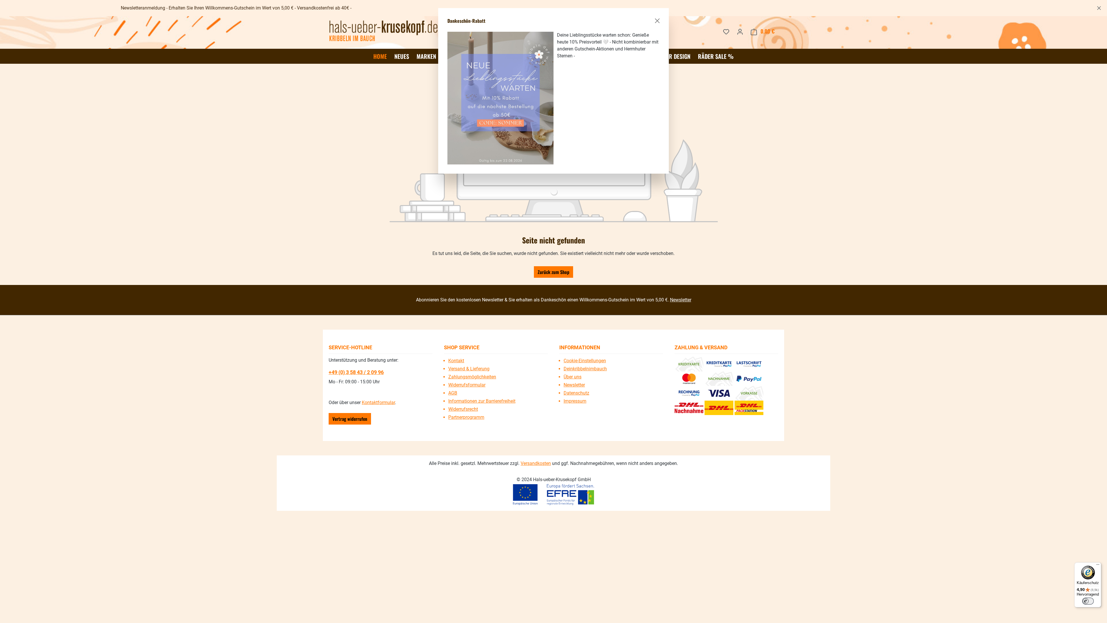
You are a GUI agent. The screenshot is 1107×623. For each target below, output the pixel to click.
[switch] (1088, 601)
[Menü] (1097, 565)
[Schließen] (657, 20)
